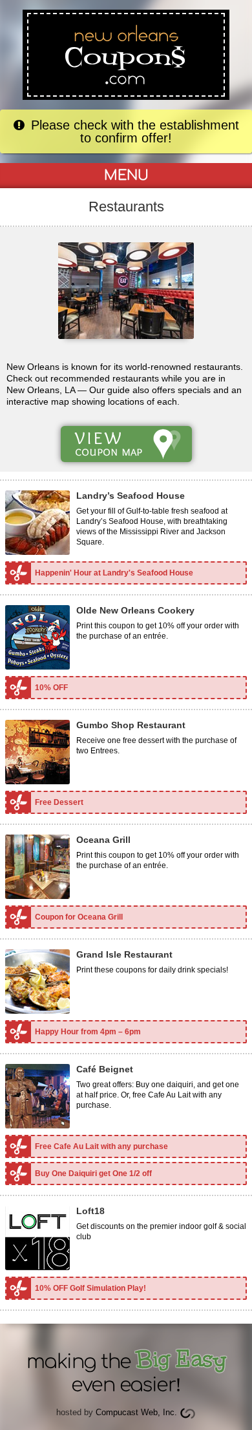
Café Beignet (104, 1069)
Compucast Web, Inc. (136, 1412)
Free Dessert (59, 802)
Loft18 (90, 1211)
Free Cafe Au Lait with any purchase (101, 1146)
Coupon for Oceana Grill (79, 917)
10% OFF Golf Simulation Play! (90, 1288)
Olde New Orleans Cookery (135, 610)
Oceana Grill (103, 840)
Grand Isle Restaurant (124, 954)
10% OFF (51, 687)
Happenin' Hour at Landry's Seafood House (114, 572)
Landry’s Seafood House (130, 495)
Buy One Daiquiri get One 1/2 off (93, 1173)
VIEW (108, 443)
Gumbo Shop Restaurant (130, 725)
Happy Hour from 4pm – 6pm (88, 1031)
